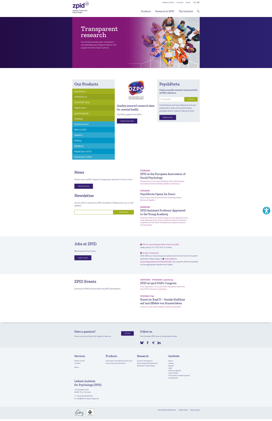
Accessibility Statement (167, 410)
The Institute (186, 11)
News (188, 2)
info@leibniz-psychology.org (88, 399)
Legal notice (183, 410)
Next (203, 42)
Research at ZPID (164, 11)
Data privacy (195, 410)
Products (146, 11)
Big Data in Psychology (146, 366)
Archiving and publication (116, 363)
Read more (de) (127, 121)
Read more (167, 117)
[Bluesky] (141, 342)
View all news (83, 186)
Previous (69, 42)
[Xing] (153, 342)
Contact (179, 2)
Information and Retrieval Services (119, 361)
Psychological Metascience (147, 363)
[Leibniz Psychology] (80, 13)
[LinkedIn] (159, 342)
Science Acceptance (145, 361)
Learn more (83, 258)
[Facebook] (147, 342)
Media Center (168, 2)
